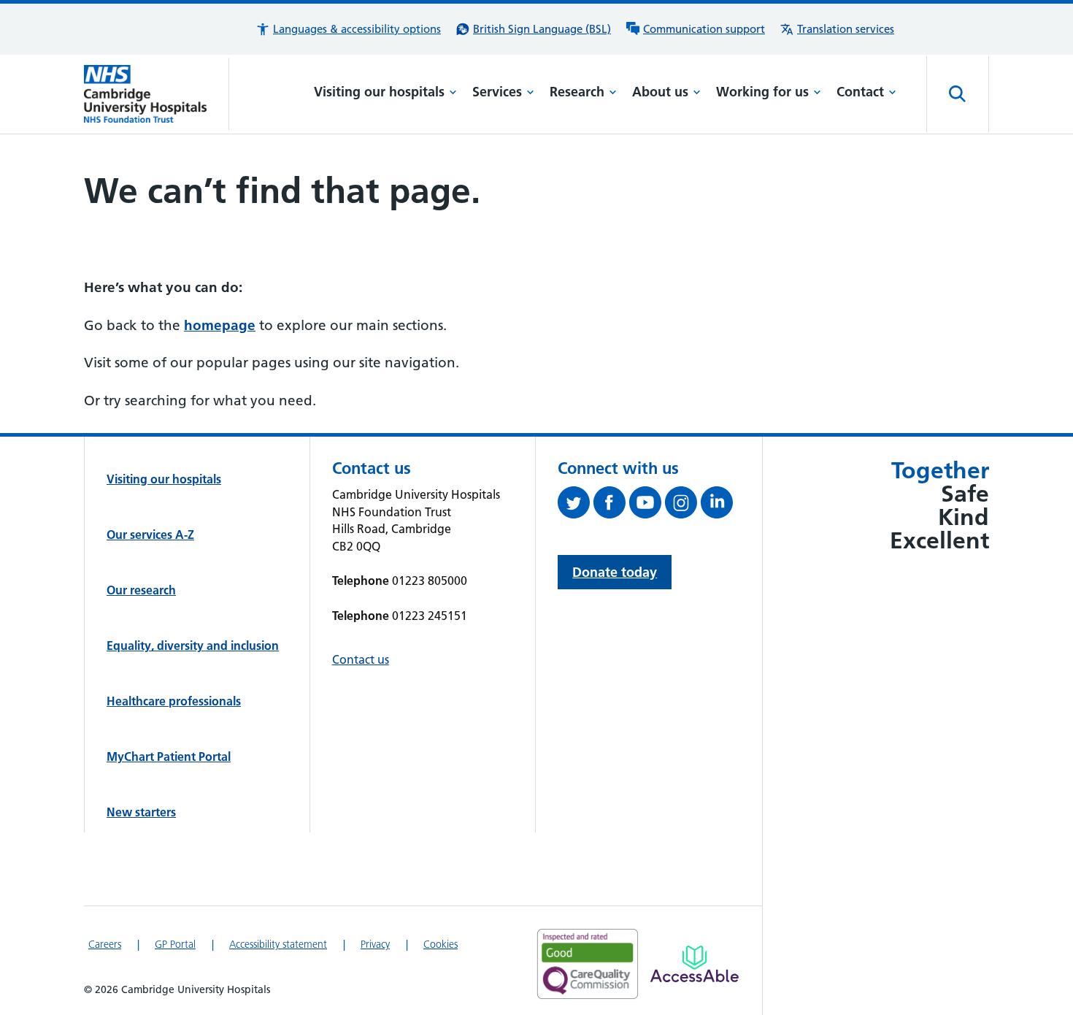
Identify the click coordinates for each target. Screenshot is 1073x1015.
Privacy (375, 944)
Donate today (614, 572)
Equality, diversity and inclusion (193, 645)
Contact (860, 91)
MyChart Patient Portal (169, 756)
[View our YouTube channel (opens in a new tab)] (647, 505)
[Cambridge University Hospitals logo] (156, 94)
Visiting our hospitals (379, 91)
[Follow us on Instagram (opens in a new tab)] (683, 505)
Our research (141, 590)
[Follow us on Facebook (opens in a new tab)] (611, 505)
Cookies (440, 944)
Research (577, 91)
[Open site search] (957, 94)
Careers (104, 944)
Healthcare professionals (174, 701)
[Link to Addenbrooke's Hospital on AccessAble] (694, 964)
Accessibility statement (278, 944)
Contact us (360, 659)
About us (660, 91)
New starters (141, 812)
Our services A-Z (150, 534)
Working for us (762, 91)
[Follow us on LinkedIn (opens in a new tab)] (719, 505)
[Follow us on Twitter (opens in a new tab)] (575, 505)
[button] (348, 29)
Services (497, 91)
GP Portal (175, 944)
